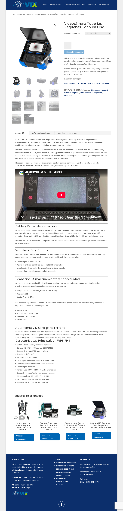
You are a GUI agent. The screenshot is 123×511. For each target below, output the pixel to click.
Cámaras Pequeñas (42, 14)
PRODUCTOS (55, 5)
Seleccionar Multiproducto (47, 436)
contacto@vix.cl (86, 474)
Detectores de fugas (65, 466)
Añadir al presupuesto (74, 52)
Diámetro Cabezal (72, 33)
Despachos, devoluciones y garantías (62, 481)
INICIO (44, 5)
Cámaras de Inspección (25, 14)
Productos (68, 95)
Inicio (13, 14)
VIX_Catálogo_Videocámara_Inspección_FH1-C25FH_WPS (86, 83)
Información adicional (41, 133)
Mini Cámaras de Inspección (91, 93)
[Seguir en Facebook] (61, 504)
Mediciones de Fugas (65, 469)
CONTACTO (104, 5)
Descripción (20, 133)
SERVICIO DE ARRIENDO (75, 5)
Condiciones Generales (67, 133)
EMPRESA (92, 5)
